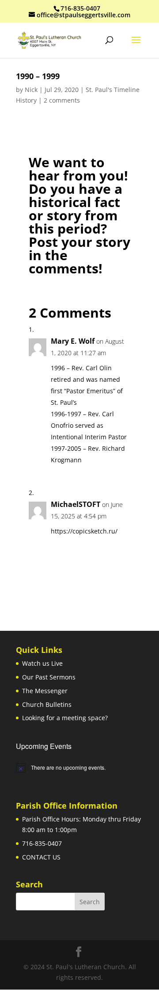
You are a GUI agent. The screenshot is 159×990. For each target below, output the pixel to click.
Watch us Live (42, 663)
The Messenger (45, 691)
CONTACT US (41, 857)
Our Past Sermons (49, 677)
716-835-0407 (42, 843)
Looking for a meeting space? (65, 718)
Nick (31, 89)
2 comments (62, 100)
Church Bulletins (47, 704)
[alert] (79, 767)
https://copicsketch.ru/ (84, 531)
